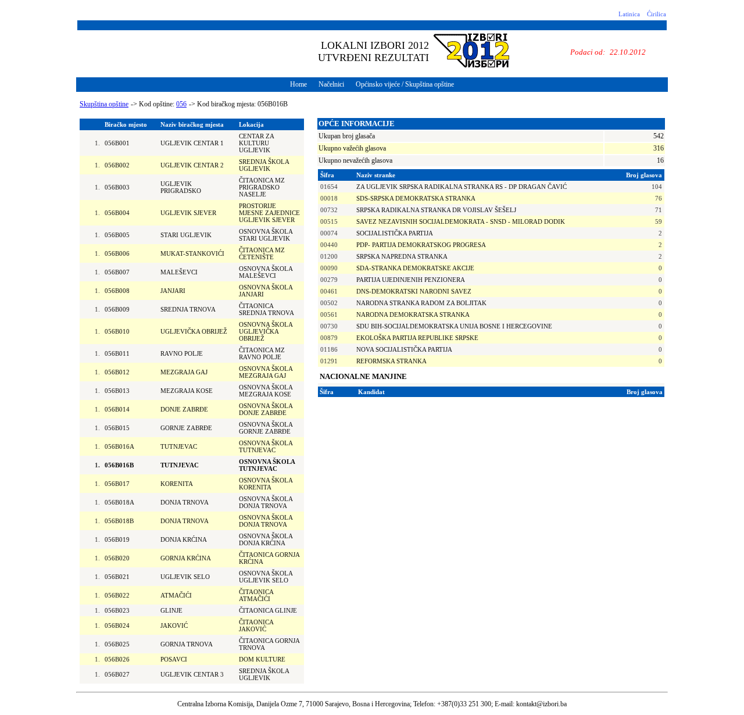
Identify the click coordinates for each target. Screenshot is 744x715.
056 (181, 104)
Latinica (629, 13)
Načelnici (331, 84)
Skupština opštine (104, 104)
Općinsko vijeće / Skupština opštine (405, 84)
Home (298, 84)
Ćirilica (656, 13)
